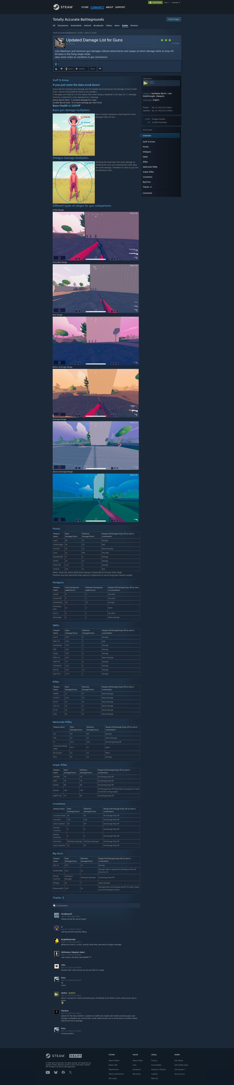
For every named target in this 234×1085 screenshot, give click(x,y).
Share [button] (92, 69)
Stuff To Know (149, 142)
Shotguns (147, 152)
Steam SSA (113, 1065)
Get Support (180, 1069)
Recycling (136, 1074)
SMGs (145, 157)
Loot (170, 93)
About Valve (138, 1060)
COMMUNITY (97, 7)
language (175, 2)
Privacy (154, 1060)
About (109, 7)
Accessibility (156, 1065)
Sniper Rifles (148, 172)
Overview (147, 135)
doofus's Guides (91, 33)
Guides (80, 33)
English (156, 100)
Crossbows (147, 177)
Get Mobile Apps (181, 1065)
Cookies (154, 1074)
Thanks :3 (147, 187)
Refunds (154, 1078)
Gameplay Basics (159, 93)
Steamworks (114, 1069)
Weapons (160, 96)
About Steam (114, 1060)
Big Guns (147, 182)
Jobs (134, 1065)
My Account (180, 1074)
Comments (147, 193)
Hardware (137, 1069)
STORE (85, 7)
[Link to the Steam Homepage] (63, 9)
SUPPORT (120, 7)
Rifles (145, 162)
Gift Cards (113, 1078)
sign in (166, 2)
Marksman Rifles (150, 167)
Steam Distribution (116, 1074)
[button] (56, 64)
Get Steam (179, 1060)
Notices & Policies (158, 1069)
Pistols (146, 147)
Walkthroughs (149, 96)
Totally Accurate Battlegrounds (64, 33)
